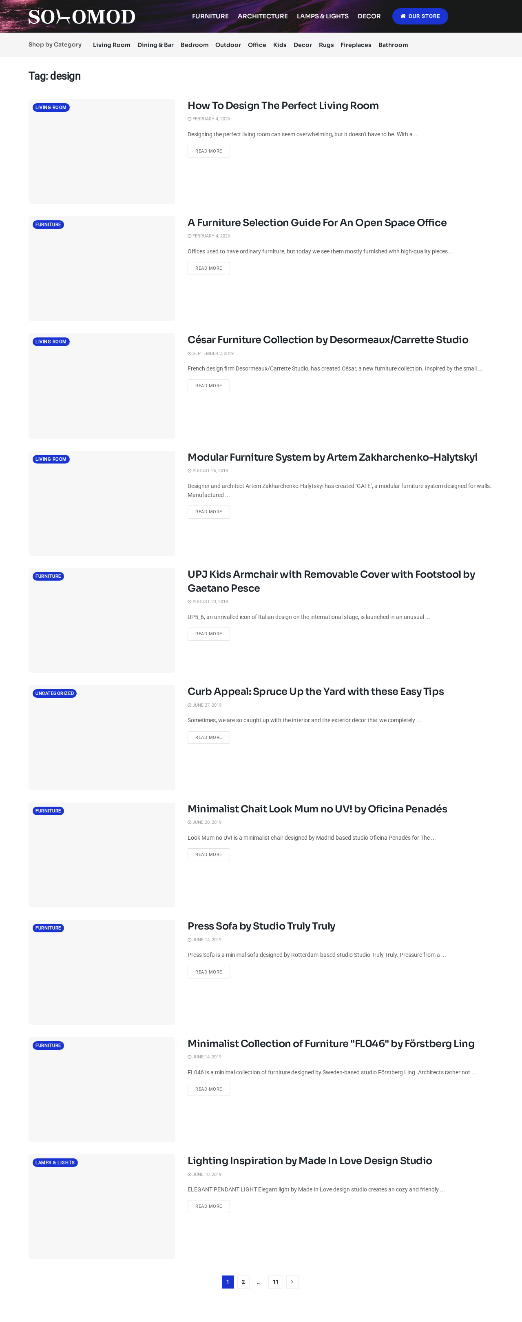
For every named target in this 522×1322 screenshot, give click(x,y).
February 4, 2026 (210, 119)
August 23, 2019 (209, 601)
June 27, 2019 (206, 705)
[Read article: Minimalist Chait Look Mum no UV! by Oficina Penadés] (102, 855)
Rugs (326, 45)
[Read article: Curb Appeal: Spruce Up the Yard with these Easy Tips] (102, 737)
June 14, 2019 (206, 940)
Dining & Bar (155, 45)
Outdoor (228, 45)
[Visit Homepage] (82, 16)
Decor (369, 16)
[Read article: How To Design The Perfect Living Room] (102, 151)
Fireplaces (356, 45)
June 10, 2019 (206, 1174)
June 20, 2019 (206, 822)
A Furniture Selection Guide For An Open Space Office (317, 223)
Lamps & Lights (323, 16)
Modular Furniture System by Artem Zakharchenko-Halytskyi (333, 457)
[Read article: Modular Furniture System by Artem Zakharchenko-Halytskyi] (102, 503)
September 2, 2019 (212, 353)
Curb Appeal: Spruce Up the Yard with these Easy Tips (316, 691)
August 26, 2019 (209, 470)
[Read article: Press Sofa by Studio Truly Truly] (102, 972)
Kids (280, 45)
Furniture (210, 16)
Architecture (263, 16)
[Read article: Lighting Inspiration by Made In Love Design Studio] (102, 1206)
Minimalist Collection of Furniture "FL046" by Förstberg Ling (331, 1044)
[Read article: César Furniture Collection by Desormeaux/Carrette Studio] (102, 385)
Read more (212, 151)
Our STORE (423, 16)
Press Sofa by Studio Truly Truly (261, 926)
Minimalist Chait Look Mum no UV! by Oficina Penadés (317, 809)
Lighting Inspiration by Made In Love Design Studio (310, 1161)
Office (257, 45)
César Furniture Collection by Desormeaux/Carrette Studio (328, 340)
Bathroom (393, 45)
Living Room (111, 45)
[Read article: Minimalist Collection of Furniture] (102, 1089)
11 (276, 1282)
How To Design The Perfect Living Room (283, 106)
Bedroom (195, 45)
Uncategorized (54, 693)
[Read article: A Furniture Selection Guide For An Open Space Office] (102, 268)
